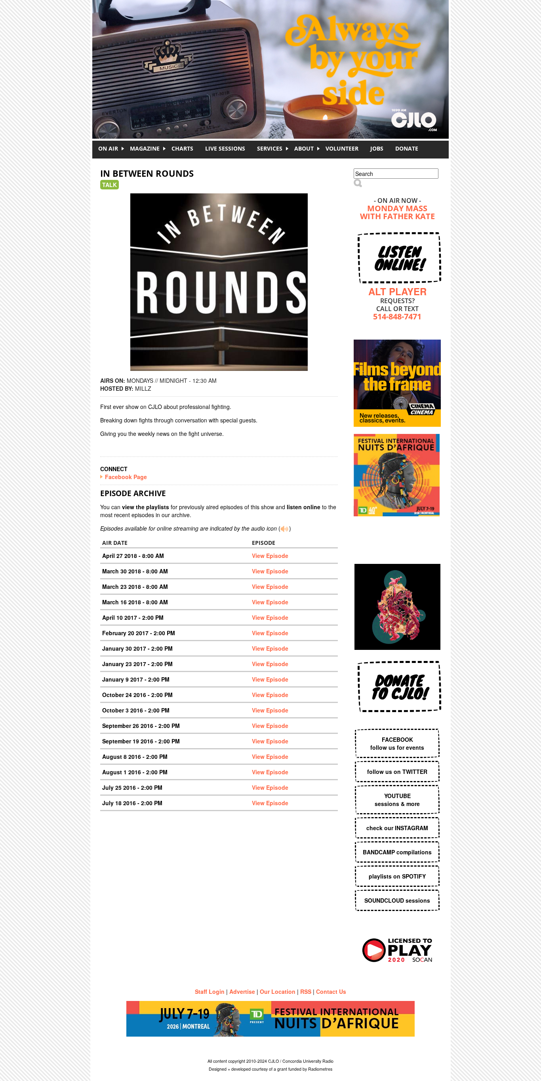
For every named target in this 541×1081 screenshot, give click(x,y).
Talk (109, 185)
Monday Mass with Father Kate (397, 213)
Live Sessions (225, 148)
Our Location (277, 991)
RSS (305, 991)
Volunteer (342, 148)
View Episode (270, 556)
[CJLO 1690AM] (272, 55)
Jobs (376, 148)
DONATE (406, 148)
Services (269, 148)
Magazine (145, 148)
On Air (108, 148)
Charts (182, 148)
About (304, 148)
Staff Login (210, 991)
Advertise (242, 991)
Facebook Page (126, 477)
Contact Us (331, 991)
